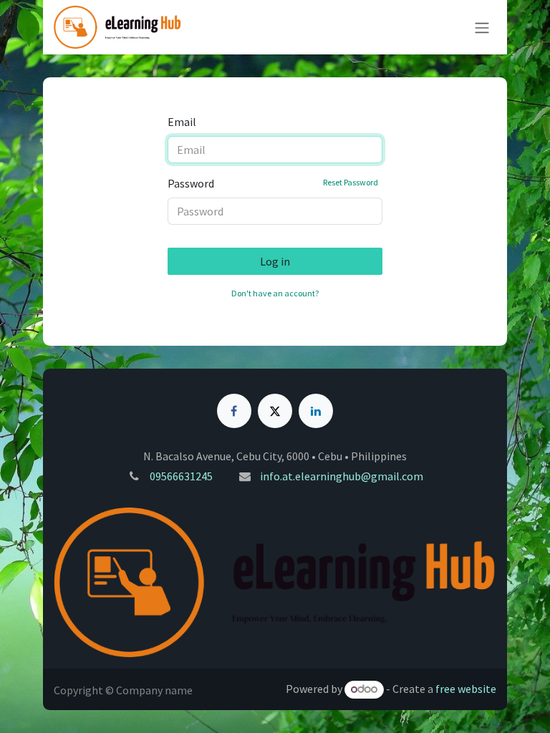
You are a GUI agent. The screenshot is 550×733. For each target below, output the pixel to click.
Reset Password (350, 182)
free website (465, 688)
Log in (275, 261)
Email (182, 122)
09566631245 (181, 476)
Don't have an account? (275, 293)
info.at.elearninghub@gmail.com (341, 476)
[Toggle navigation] (482, 27)
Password (273, 183)
